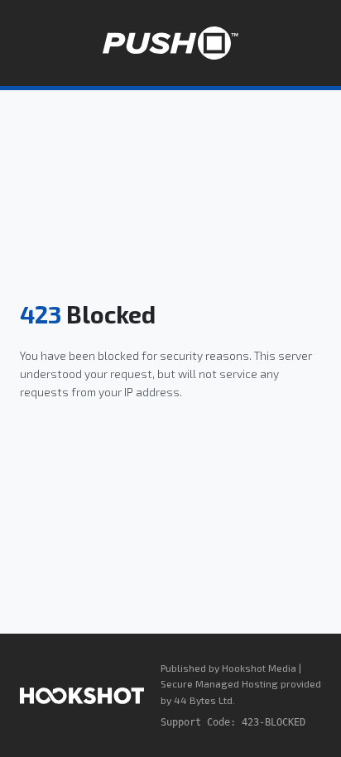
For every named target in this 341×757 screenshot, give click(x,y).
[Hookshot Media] (82, 696)
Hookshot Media (259, 667)
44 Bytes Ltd (203, 700)
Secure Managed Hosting (219, 683)
